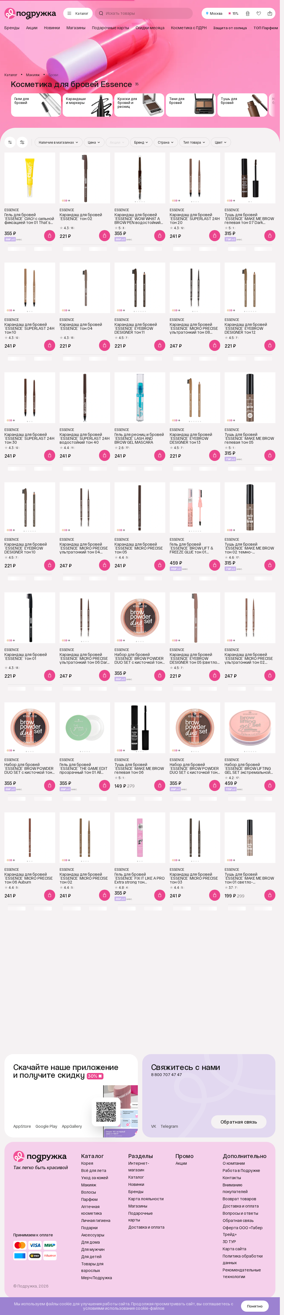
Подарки (89, 1227)
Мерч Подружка (96, 1277)
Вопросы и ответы (240, 1213)
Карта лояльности (146, 1198)
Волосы (88, 1192)
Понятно (255, 1306)
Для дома (90, 1242)
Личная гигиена (95, 1220)
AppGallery (72, 1126)
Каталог (136, 1177)
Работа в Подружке (241, 1170)
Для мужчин (93, 1249)
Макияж (88, 1184)
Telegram (169, 1126)
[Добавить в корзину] (49, 235)
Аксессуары (92, 1234)
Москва (216, 13)
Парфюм (89, 1199)
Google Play (46, 1126)
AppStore (22, 1126)
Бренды (135, 1191)
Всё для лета (93, 1170)
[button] (22, 142)
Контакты (232, 1177)
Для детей (91, 1256)
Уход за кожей (94, 1177)
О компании (234, 1163)
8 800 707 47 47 (166, 1074)
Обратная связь (238, 1122)
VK (153, 1126)
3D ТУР (229, 1241)
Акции (181, 1163)
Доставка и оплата (146, 1227)
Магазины (137, 1206)
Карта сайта (234, 1248)
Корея (87, 1163)
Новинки (136, 1184)
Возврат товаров (239, 1198)
